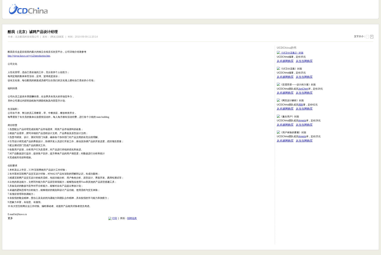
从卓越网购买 (285, 61)
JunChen (303, 88)
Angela (302, 120)
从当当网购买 (304, 61)
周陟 (300, 104)
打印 (114, 218)
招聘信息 (132, 218)
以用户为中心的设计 (30, 9)
